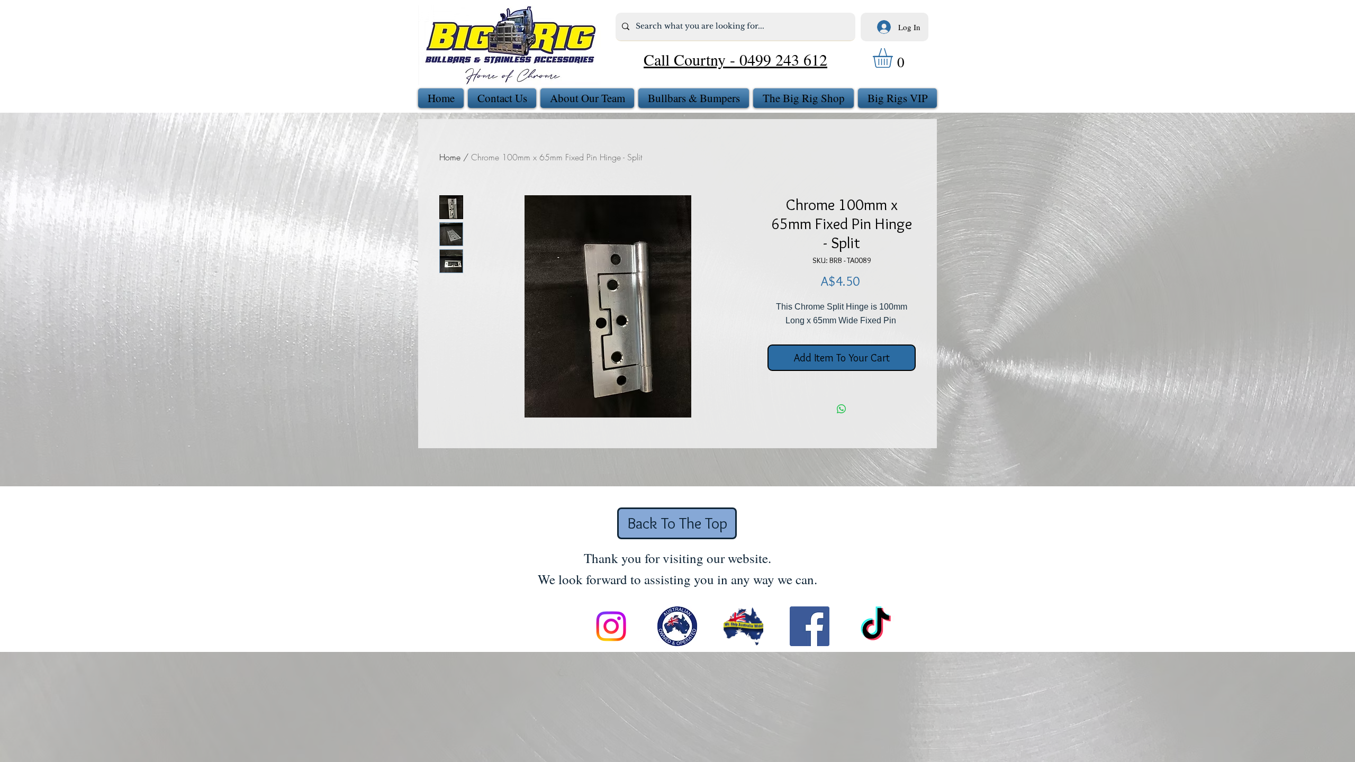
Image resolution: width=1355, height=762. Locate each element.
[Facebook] (809, 626)
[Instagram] (611, 626)
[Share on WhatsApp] (841, 409)
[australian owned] (677, 626)
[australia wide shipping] (743, 626)
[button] (894, 58)
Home (449, 157)
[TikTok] (876, 626)
